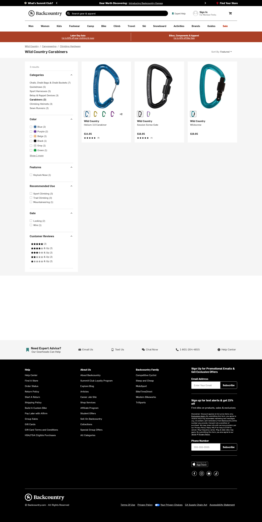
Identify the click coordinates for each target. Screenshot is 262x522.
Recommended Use (42, 186)
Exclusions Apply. (198, 416)
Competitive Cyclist (146, 374)
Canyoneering (49, 46)
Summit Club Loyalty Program (96, 380)
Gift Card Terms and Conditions (41, 429)
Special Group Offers (91, 429)
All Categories (87, 435)
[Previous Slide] (57, 3)
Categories (37, 75)
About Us (85, 369)
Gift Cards (30, 424)
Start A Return (32, 396)
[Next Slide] (205, 3)
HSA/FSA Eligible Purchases (40, 435)
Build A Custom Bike (36, 407)
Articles (84, 391)
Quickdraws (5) (38, 86)
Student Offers (88, 413)
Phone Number (200, 440)
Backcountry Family (147, 369)
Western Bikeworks (146, 396)
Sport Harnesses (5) (40, 90)
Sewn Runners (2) (39, 107)
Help (27, 369)
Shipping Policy (33, 402)
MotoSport (141, 385)
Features (35, 167)
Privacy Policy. (204, 434)
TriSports (141, 402)
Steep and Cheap (145, 380)
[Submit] (68, 13)
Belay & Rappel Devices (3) (44, 95)
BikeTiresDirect (144, 391)
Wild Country (32, 46)
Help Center (31, 374)
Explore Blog (87, 385)
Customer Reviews (42, 236)
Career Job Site (88, 396)
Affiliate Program (89, 407)
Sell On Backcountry (91, 418)
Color (33, 119)
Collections (86, 424)
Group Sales (31, 418)
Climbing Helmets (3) (41, 103)
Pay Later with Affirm (36, 413)
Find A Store (31, 380)
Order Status (31, 385)
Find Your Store (229, 3)
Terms (193, 434)
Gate (33, 213)
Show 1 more (37, 155)
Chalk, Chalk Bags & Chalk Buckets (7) (50, 82)
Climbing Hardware (70, 46)
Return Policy (32, 391)
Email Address (199, 378)
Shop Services (88, 402)
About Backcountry (90, 374)
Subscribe (229, 385)
